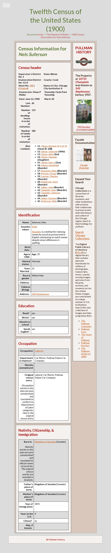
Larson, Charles (49, 176)
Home (40, 34)
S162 (34, 226)
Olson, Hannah (49, 157)
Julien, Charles (48, 198)
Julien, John (47, 187)
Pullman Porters (85, 344)
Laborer (39, 350)
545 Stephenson (40, 294)
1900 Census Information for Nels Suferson (62, 36)
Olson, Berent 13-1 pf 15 (54, 146)
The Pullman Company (86, 323)
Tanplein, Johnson (50, 192)
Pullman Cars (85, 330)
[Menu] (6, 5)
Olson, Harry (48, 162)
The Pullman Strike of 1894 (85, 352)
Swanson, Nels (49, 170)
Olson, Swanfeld (50, 165)
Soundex (36, 231)
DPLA (79, 252)
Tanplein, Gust (48, 190)
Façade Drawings (84, 166)
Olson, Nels (47, 154)
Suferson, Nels (49, 201)
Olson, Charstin (49, 151)
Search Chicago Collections (82, 235)
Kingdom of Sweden (45, 441)
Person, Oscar (48, 173)
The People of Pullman (57, 34)
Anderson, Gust (49, 181)
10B (31, 85)
